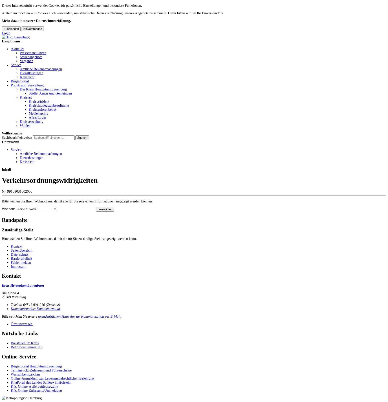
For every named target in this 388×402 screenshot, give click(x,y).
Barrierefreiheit (21, 258)
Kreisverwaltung (31, 121)
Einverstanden (32, 29)
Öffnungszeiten (22, 324)
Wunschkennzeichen (25, 374)
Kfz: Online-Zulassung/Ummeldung (36, 390)
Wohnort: (8, 209)
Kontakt (16, 246)
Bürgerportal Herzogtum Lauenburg (36, 366)
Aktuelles (17, 49)
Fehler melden (21, 262)
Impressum (18, 266)
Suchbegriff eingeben (17, 137)
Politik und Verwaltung (27, 85)
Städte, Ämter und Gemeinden (50, 93)
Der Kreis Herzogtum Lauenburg (43, 89)
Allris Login (37, 117)
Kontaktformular (35, 309)
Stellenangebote (31, 57)
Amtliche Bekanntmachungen (41, 69)
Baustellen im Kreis (25, 343)
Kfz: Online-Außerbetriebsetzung (34, 386)
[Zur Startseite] (16, 37)
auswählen (105, 209)
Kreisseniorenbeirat (42, 109)
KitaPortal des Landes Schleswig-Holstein (41, 382)
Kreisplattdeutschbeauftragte (49, 105)
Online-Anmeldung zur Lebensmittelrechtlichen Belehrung (52, 378)
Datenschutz (19, 254)
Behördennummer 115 (26, 347)
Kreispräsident (39, 101)
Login (6, 33)
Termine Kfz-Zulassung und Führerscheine (41, 370)
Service (16, 65)
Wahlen (25, 125)
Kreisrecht (27, 77)
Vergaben (26, 61)
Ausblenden (11, 29)
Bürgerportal (20, 81)
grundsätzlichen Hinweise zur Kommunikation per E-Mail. (79, 316)
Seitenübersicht (21, 250)
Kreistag (26, 97)
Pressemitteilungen (33, 53)
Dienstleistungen (31, 73)
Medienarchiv (38, 113)
